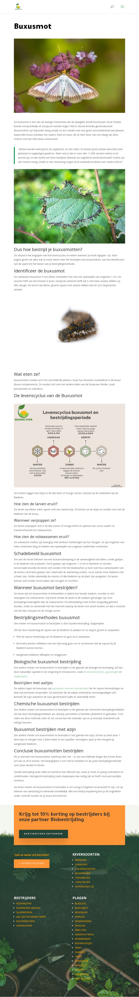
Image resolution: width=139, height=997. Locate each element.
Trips (78, 956)
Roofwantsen (25, 921)
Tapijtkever (82, 882)
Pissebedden (83, 938)
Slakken (80, 952)
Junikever (81, 864)
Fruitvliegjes (83, 978)
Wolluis (80, 925)
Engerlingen (83, 921)
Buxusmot (81, 907)
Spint (78, 947)
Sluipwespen (24, 912)
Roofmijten (23, 903)
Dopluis (80, 916)
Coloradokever (85, 868)
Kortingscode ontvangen (43, 834)
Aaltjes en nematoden (31, 916)
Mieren (79, 969)
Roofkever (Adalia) (28, 907)
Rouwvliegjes (83, 943)
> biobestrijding (31, 864)
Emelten (80, 930)
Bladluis (80, 903)
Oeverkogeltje (84, 886)
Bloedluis (81, 912)
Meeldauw (81, 961)
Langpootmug (84, 934)
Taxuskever (82, 877)
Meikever (80, 860)
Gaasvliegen (24, 925)
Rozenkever (82, 873)
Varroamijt (82, 974)
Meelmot (81, 965)
